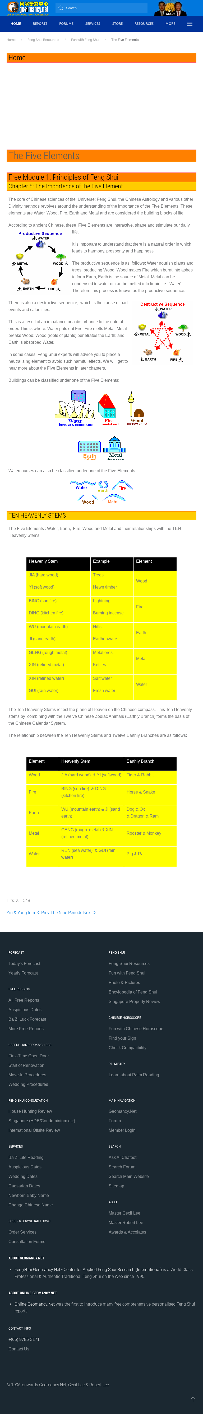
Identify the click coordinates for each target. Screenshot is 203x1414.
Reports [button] (40, 23)
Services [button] (92, 23)
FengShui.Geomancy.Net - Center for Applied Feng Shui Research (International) (88, 1269)
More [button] (170, 23)
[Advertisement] (101, 102)
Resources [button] (144, 23)
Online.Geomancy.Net (35, 1304)
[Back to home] (28, 8)
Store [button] (117, 23)
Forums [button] (66, 23)
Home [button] (16, 23)
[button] (189, 24)
